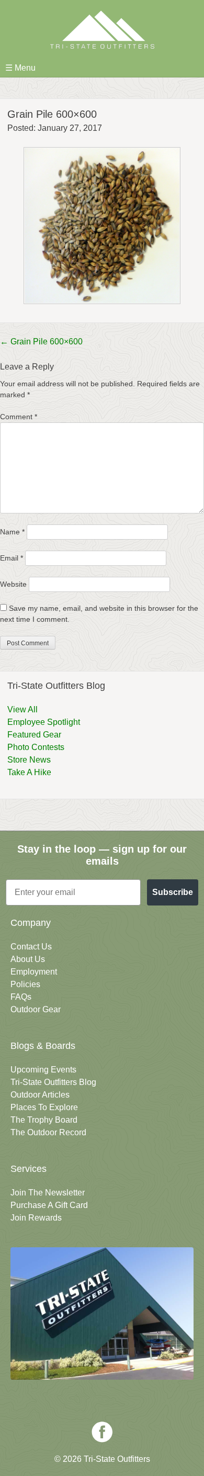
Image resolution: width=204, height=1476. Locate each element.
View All (22, 709)
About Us (27, 959)
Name (12, 532)
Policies (25, 984)
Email (11, 558)
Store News (29, 759)
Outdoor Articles (40, 1094)
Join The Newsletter (47, 1192)
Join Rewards (36, 1217)
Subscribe (172, 892)
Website (13, 584)
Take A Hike (29, 772)
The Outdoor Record (48, 1132)
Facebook (102, 1432)
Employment (33, 971)
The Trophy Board (43, 1119)
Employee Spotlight (43, 722)
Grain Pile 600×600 (41, 341)
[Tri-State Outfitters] (102, 29)
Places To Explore (44, 1107)
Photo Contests (35, 747)
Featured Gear (34, 734)
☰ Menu (20, 67)
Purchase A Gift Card (49, 1205)
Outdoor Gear (35, 1009)
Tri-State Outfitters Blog (53, 1082)
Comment (18, 416)
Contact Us (31, 946)
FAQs (20, 996)
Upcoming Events (43, 1069)
